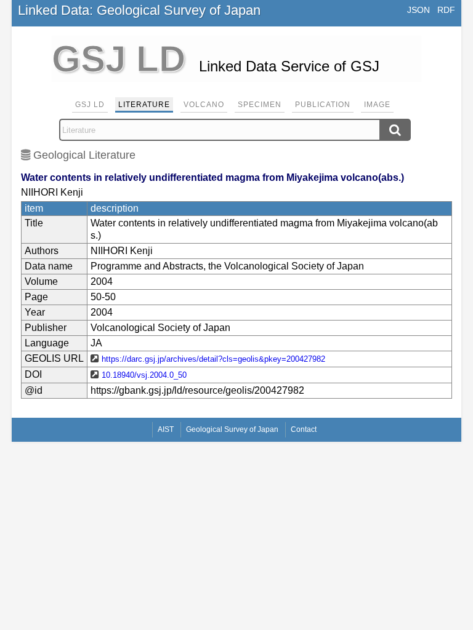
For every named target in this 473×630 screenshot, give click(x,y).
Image (377, 104)
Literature (144, 104)
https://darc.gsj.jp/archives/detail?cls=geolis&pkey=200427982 (213, 359)
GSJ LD (90, 104)
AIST (166, 429)
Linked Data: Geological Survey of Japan (139, 10)
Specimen (259, 104)
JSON (418, 10)
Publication (322, 104)
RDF (446, 10)
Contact (304, 429)
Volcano (204, 104)
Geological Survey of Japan (232, 429)
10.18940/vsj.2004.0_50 (144, 375)
